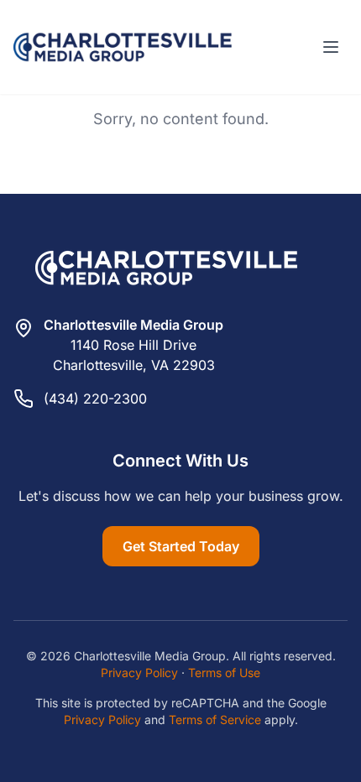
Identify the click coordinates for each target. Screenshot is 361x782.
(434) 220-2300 (95, 398)
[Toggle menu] (331, 47)
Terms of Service (215, 719)
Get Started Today (181, 546)
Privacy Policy (139, 672)
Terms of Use (224, 672)
